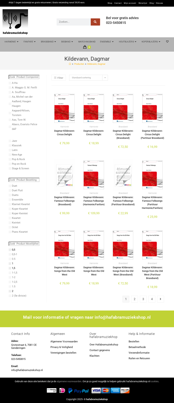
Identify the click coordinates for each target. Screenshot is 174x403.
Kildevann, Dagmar (96, 64)
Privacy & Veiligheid (61, 347)
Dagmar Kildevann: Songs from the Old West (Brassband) (123, 271)
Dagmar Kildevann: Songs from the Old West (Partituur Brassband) (152, 273)
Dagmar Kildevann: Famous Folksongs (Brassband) (64, 201)
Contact (118, 3)
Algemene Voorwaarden (64, 341)
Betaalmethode (137, 347)
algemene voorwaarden (69, 381)
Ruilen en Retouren (139, 358)
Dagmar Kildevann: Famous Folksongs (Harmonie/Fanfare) (94, 201)
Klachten (94, 355)
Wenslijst (142, 3)
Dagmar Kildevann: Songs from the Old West (64, 271)
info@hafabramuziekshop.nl (123, 317)
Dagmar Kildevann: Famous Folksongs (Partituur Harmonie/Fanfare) (152, 202)
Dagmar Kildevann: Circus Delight (64, 132)
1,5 (13, 268)
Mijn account (130, 3)
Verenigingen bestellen (63, 352)
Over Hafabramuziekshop (104, 344)
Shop (110, 3)
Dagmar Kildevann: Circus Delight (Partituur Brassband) (152, 134)
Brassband (123, 127)
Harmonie (64, 127)
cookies (155, 381)
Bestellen (134, 341)
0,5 (13, 249)
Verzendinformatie (139, 352)
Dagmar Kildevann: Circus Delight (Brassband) (123, 134)
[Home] (70, 64)
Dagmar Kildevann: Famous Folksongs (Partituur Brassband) (123, 201)
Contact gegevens (100, 350)
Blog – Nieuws (156, 3)
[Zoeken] (95, 22)
